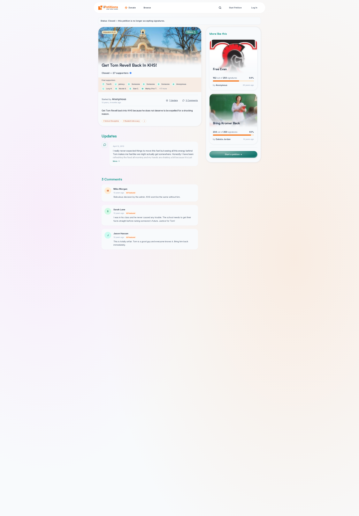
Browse (147, 7)
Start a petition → (233, 154)
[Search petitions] (220, 8)
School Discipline (111, 121)
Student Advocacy (131, 121)
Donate (132, 7)
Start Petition (235, 7)
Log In (254, 7)
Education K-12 (109, 32)
